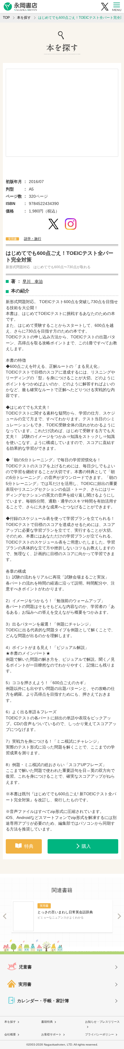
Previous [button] (5, 916)
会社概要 (10, 1034)
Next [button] (119, 916)
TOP (6, 18)
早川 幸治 (32, 281)
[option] (62, 113)
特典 (28, 846)
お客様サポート (51, 1034)
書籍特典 (47, 1021)
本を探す (24, 18)
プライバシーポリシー (99, 1034)
